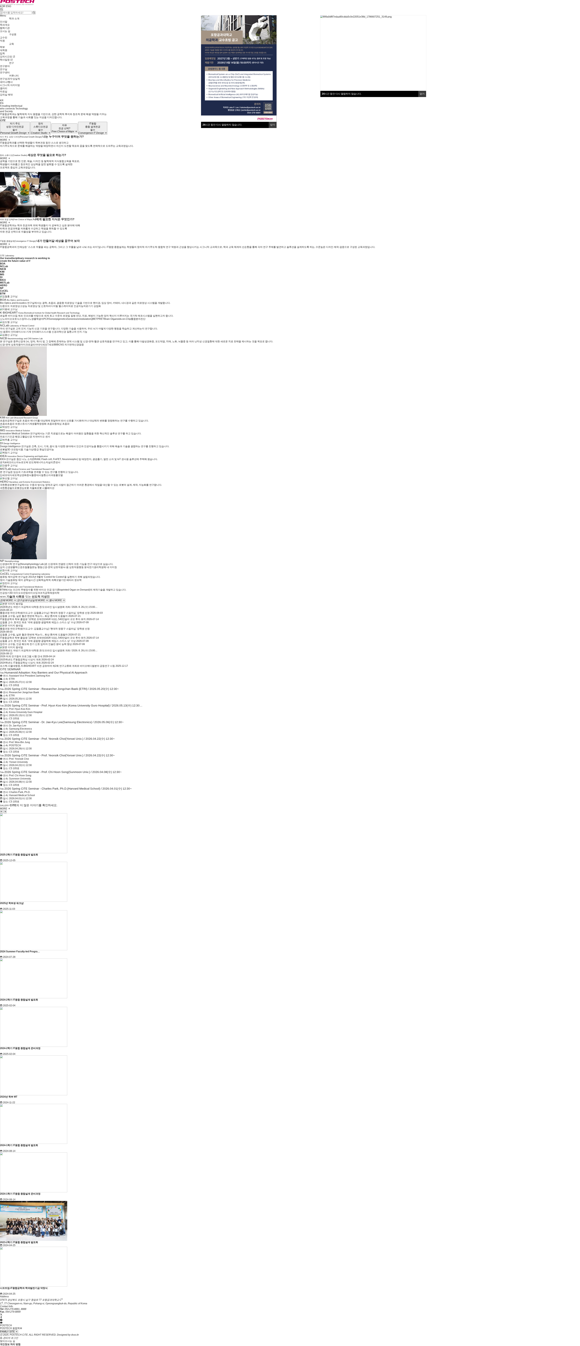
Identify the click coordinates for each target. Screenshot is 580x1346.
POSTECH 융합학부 (11, 1328)
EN (1, 103)
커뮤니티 (14, 75)
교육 (11, 44)
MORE (4, 140)
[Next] (5, 811)
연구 (11, 63)
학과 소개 (14, 18)
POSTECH (6, 1325)
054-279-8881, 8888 (15, 1309)
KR (1, 100)
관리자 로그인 (10, 1338)
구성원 (12, 34)
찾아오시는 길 (7, 1341)
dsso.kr (75, 1334)
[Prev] (1, 811)
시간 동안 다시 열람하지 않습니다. (341, 93)
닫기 (422, 93)
